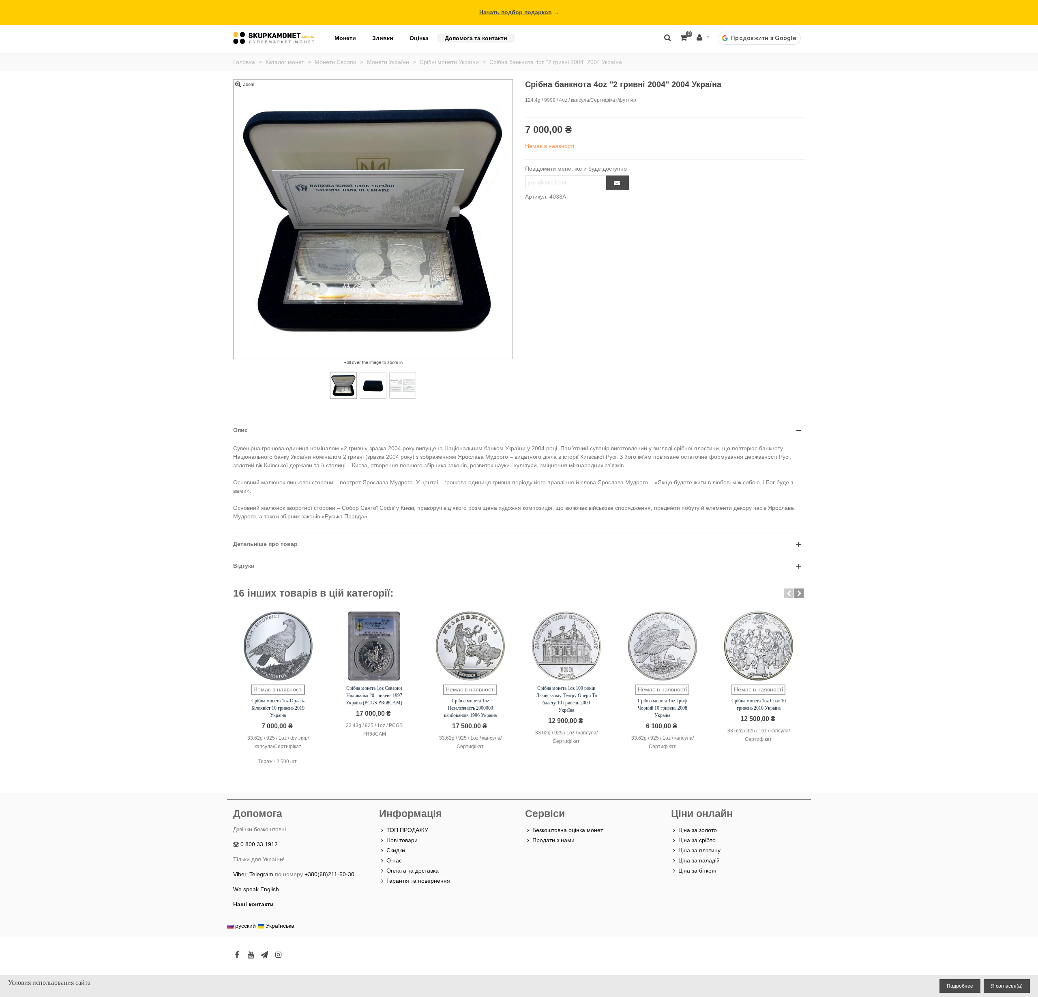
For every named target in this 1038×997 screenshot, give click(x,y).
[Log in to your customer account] (703, 37)
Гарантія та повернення (418, 880)
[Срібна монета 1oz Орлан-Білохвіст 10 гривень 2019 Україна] (278, 646)
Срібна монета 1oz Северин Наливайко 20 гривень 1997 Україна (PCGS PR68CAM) (374, 695)
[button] (789, 593)
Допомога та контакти (476, 38)
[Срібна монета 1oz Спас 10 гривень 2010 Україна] (758, 646)
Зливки (382, 38)
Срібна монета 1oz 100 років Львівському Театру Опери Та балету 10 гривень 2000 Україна (566, 699)
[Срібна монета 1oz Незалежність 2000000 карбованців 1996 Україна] (470, 646)
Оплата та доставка (412, 870)
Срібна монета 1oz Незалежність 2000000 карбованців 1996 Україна (470, 708)
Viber (239, 874)
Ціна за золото (697, 830)
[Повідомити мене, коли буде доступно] (617, 182)
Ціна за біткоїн (697, 870)
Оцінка (419, 38)
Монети (345, 38)
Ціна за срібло (697, 840)
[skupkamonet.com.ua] (273, 38)
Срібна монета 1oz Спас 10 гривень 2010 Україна (758, 704)
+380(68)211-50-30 (329, 874)
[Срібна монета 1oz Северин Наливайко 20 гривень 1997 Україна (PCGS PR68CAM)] (374, 646)
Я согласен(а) (1007, 986)
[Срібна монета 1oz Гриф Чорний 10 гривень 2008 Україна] (662, 646)
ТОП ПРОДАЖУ (407, 830)
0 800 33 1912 (259, 844)
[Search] (667, 37)
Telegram (261, 874)
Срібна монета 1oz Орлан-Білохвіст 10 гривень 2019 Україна (278, 708)
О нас (394, 860)
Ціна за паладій (699, 860)
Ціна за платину (699, 850)
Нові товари (402, 840)
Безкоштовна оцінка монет (567, 830)
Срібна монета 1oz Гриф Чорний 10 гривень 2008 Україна (662, 708)
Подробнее (960, 986)
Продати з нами (553, 840)
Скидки (395, 850)
